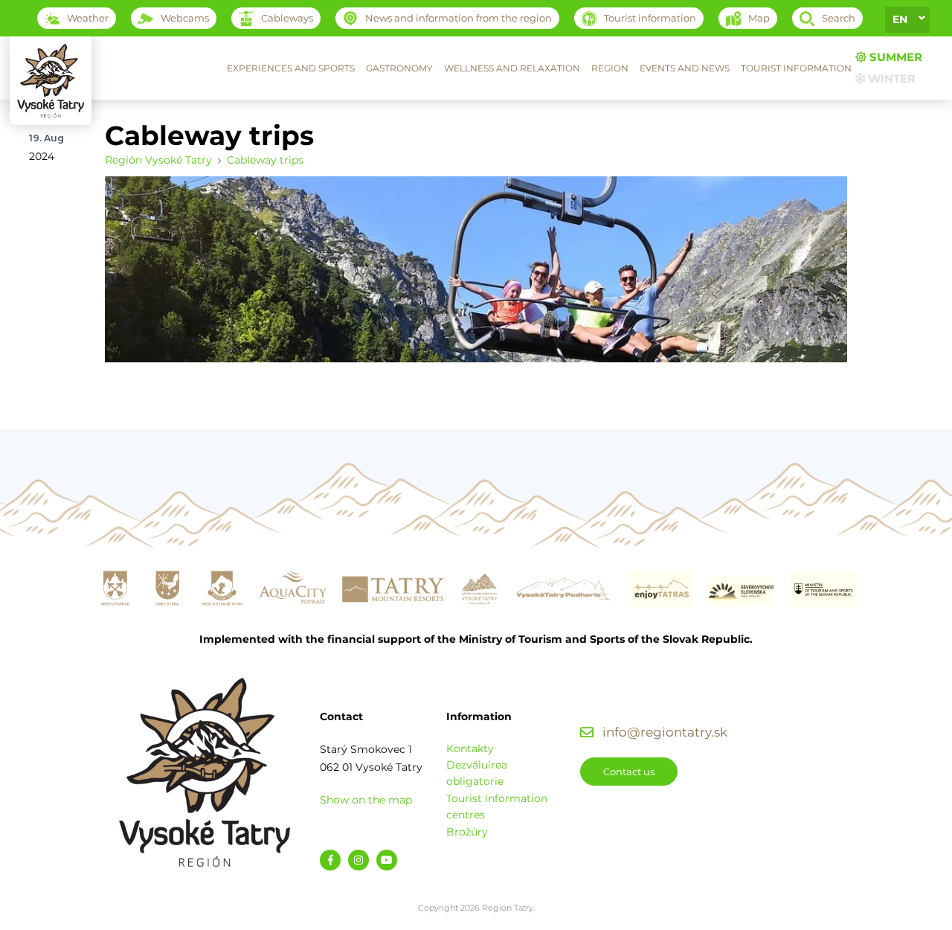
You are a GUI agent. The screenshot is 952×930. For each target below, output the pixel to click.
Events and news (685, 68)
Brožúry (467, 831)
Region (609, 68)
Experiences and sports (291, 68)
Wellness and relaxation (512, 68)
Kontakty (470, 748)
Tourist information (796, 68)
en (899, 19)
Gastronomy (399, 68)
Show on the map (366, 799)
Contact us (628, 771)
